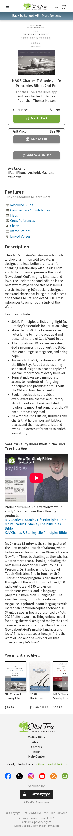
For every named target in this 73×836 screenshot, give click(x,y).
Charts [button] (14, 226)
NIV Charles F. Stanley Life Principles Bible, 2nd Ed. (15, 700)
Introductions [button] (20, 231)
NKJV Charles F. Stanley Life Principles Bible (33, 526)
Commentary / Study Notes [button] (30, 210)
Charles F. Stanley (42, 96)
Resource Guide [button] (21, 205)
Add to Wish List (39, 155)
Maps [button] (14, 215)
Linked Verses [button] (20, 236)
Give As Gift (38, 139)
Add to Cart (38, 118)
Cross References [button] (22, 220)
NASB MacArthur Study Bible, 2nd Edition (37, 700)
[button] (56, 7)
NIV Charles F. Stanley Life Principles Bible (36, 520)
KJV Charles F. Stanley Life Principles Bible (36, 532)
